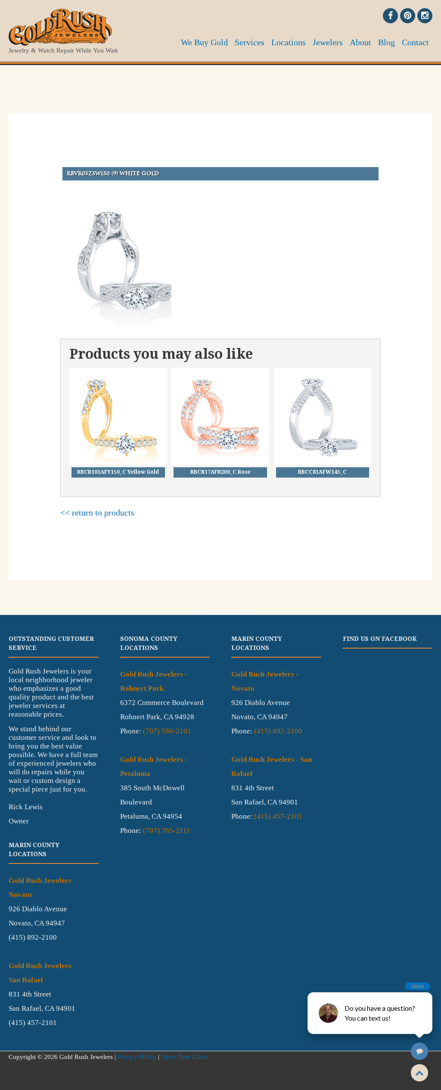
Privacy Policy (137, 1056)
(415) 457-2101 (278, 816)
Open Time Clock (184, 1056)
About (360, 42)
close (417, 986)
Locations (288, 42)
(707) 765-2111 (166, 830)
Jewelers (328, 42)
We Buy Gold (204, 42)
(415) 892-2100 (278, 731)
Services (249, 42)
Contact (415, 42)
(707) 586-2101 (167, 731)
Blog (386, 42)
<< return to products (97, 512)
